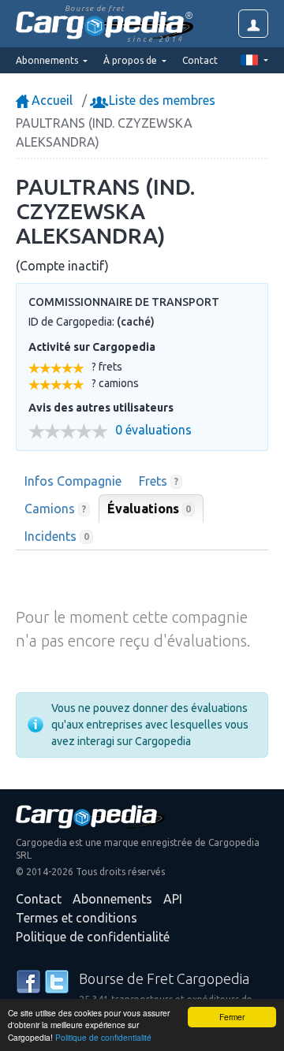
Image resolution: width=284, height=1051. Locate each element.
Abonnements (112, 899)
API (172, 899)
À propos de (131, 60)
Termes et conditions (76, 918)
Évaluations (149, 508)
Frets (158, 481)
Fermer (232, 1017)
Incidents (56, 536)
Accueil (50, 100)
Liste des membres (160, 100)
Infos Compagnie (72, 481)
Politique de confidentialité (103, 1037)
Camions (55, 508)
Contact (200, 60)
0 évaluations (153, 430)
